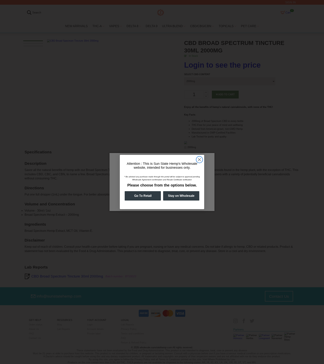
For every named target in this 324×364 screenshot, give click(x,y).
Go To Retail (143, 195)
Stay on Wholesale (181, 195)
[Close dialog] (199, 159)
